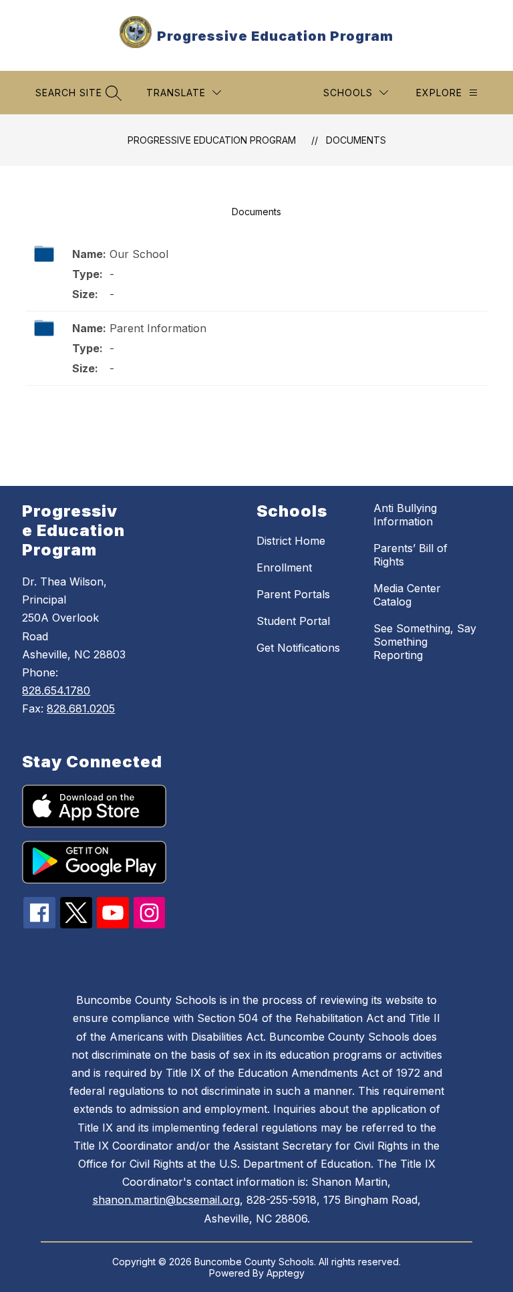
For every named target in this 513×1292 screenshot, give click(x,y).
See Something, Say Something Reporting (424, 642)
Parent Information (158, 328)
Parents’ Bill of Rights (410, 554)
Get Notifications (298, 647)
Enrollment (284, 567)
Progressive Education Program (212, 140)
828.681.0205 (81, 708)
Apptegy (286, 1273)
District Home (290, 540)
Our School (139, 254)
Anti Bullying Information (405, 514)
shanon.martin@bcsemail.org (166, 1199)
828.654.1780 (56, 690)
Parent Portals (293, 594)
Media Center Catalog (407, 595)
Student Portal (293, 621)
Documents (356, 140)
